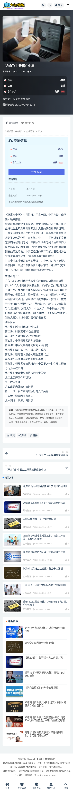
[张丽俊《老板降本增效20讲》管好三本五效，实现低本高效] (12, 540)
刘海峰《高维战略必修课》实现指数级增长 (45, 486)
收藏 (12, 435)
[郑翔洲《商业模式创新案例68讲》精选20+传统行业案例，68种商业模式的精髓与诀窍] (14, 721)
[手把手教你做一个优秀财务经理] (12, 523)
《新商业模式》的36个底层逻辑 (41, 688)
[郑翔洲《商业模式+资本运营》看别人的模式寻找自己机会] (14, 706)
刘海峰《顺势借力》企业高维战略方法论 (44, 552)
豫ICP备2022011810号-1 (45, 775)
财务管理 (27, 527)
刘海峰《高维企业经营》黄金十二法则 (43, 569)
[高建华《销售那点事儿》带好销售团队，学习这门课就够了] (14, 736)
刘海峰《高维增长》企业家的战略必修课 (44, 503)
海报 (23, 435)
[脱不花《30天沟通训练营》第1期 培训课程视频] (14, 677)
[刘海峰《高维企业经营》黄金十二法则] (12, 573)
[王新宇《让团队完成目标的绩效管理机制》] (12, 589)
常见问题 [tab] (29, 123)
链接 (35, 435)
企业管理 (6, 72)
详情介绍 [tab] (14, 123)
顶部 (66, 788)
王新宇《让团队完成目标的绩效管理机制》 (45, 585)
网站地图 (22, 759)
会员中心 (51, 788)
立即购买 (36, 172)
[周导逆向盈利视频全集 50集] (14, 647)
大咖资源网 (50, 759)
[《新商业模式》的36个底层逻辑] (14, 692)
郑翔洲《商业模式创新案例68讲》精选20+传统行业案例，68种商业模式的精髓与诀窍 (46, 720)
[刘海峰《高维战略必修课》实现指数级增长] (12, 490)
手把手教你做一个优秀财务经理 (39, 519)
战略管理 (27, 494)
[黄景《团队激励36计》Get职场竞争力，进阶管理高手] (12, 606)
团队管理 (27, 593)
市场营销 (36, 788)
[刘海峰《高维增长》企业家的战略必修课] (12, 507)
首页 (20, 132)
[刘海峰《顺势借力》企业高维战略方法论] (12, 556)
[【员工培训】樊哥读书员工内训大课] (14, 662)
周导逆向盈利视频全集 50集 (39, 643)
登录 (60, 5)
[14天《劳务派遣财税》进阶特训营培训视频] (14, 632)
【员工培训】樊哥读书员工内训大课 (44, 658)
